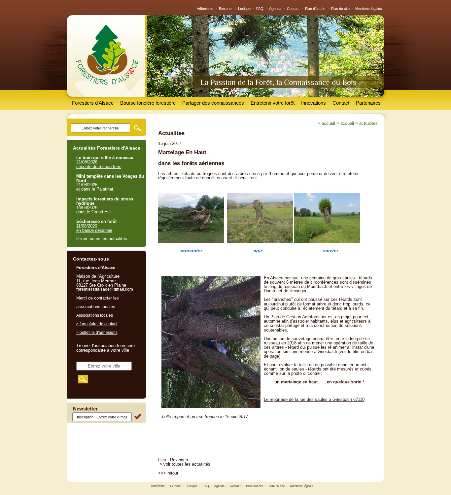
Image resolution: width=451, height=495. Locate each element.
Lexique (244, 9)
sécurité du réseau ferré (98, 166)
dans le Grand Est (93, 211)
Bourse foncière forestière (148, 103)
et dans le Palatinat (94, 189)
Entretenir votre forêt (273, 103)
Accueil (328, 123)
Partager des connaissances (213, 103)
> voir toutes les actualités (184, 464)
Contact (293, 9)
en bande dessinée (94, 230)
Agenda (275, 9)
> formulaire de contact (96, 324)
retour (172, 473)
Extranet (225, 9)
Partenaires (368, 103)
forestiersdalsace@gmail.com (104, 289)
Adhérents (205, 9)
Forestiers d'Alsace (93, 103)
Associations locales (94, 315)
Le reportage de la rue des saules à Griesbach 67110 (314, 399)
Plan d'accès (315, 9)
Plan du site (340, 9)
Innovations (313, 103)
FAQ (259, 9)
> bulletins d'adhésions (97, 332)
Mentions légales (368, 9)
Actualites (368, 123)
